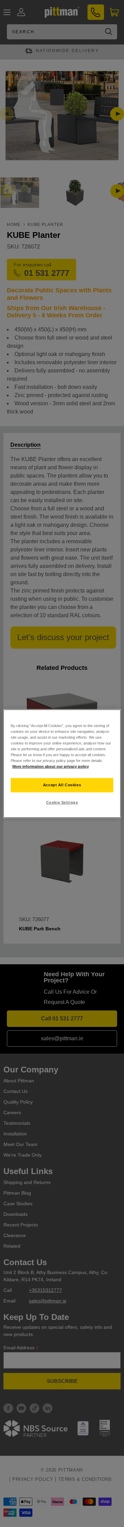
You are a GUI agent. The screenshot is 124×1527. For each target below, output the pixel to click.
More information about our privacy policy (50, 766)
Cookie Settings (62, 802)
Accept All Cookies (62, 785)
